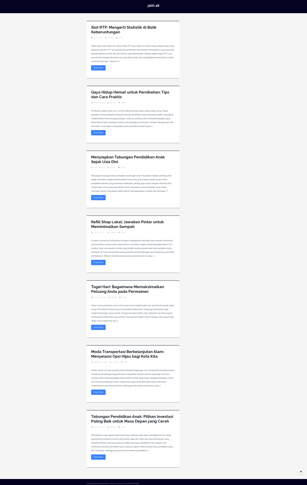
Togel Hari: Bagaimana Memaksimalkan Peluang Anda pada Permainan (127, 289)
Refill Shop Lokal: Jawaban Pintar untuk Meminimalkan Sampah (127, 224)
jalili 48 (153, 6)
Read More (98, 68)
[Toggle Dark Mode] (300, 471)
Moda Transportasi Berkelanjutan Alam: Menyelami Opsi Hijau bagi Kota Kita (127, 353)
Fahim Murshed (133, 483)
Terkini (121, 38)
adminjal (111, 38)
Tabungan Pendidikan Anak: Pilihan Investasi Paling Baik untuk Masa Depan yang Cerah (132, 418)
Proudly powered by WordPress (97, 483)
